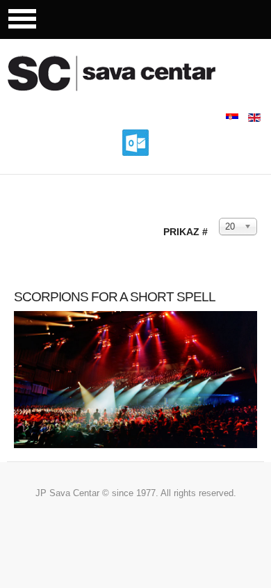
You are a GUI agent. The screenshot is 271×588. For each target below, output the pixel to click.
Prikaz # (185, 231)
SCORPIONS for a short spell (114, 296)
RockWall (128, 73)
